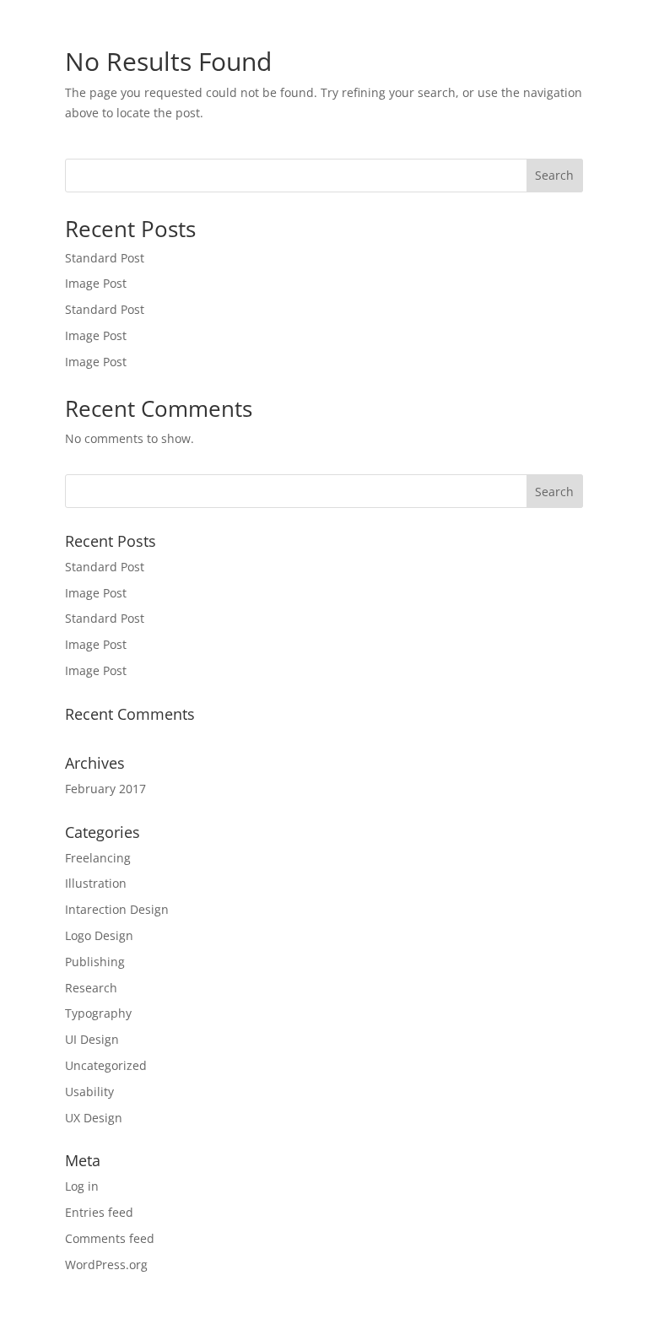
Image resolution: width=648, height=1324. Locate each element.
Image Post (96, 283)
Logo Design (99, 935)
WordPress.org (106, 1264)
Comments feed (109, 1238)
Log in (82, 1186)
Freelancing (98, 858)
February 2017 (105, 789)
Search (554, 175)
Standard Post (104, 258)
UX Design (93, 1118)
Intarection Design (117, 909)
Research (91, 988)
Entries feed (99, 1212)
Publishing (95, 962)
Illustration (96, 883)
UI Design (92, 1039)
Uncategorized (106, 1065)
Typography (98, 1013)
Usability (89, 1092)
